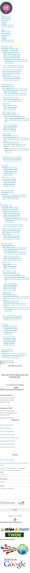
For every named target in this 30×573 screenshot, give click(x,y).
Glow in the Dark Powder (7, 425)
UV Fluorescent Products (9, 179)
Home (2, 16)
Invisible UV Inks (8, 175)
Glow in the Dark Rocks (10, 129)
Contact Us (4, 22)
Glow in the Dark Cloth (10, 109)
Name (2, 472)
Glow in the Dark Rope (10, 131)
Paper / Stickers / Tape (8, 88)
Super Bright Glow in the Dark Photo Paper (15, 90)
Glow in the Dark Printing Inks (12, 78)
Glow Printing (6, 76)
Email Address (4, 479)
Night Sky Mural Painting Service (13, 161)
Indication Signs (6, 135)
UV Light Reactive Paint (10, 173)
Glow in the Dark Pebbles (11, 126)
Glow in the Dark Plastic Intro (12, 116)
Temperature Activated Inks (7, 447)
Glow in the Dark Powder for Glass (11, 71)
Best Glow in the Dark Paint (10, 52)
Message (2, 485)
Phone (12, 46)
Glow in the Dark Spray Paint (11, 54)
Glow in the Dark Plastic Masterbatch (15, 118)
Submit (15, 509)
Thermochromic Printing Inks (12, 80)
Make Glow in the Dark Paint (11, 59)
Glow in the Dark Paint (6, 428)
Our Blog (3, 24)
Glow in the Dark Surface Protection (13, 67)
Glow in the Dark (5, 18)
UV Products (4, 167)
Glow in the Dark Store (7, 27)
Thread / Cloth (6, 105)
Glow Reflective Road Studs (11, 144)
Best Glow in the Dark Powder (10, 50)
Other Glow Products (7, 86)
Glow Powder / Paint (6, 48)
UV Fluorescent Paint (9, 184)
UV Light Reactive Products (9, 169)
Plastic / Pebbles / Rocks (9, 114)
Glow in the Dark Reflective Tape (13, 101)
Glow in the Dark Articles (7, 460)
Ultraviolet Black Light (7, 192)
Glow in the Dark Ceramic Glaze (11, 73)
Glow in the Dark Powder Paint (12, 56)
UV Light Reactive (6, 20)
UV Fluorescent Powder (10, 182)
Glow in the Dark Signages (7, 434)
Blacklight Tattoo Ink (9, 186)
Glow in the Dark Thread (10, 107)
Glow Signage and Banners (11, 137)
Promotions (4, 194)
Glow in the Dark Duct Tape (11, 99)
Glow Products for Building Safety (9, 438)
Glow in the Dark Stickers (10, 93)
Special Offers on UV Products (10, 199)
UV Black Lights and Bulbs (7, 444)
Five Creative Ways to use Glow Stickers (15, 95)
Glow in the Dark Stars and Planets (12, 158)
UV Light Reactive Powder (11, 171)
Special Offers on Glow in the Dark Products (14, 196)
